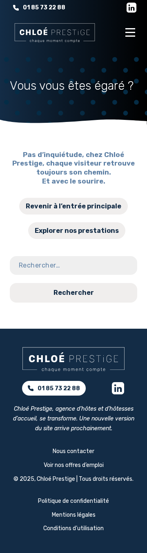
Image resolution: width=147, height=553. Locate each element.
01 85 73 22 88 (44, 7)
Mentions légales (74, 514)
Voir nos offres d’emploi (74, 465)
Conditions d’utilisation (73, 528)
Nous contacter (73, 451)
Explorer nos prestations (77, 230)
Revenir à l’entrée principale (73, 206)
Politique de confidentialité (73, 501)
